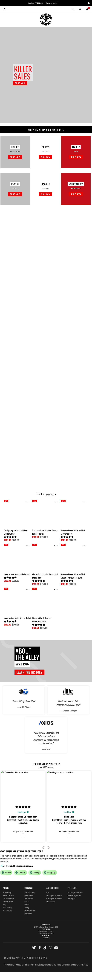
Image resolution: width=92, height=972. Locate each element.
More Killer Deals (29, 892)
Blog (4, 904)
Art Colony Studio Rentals (75, 892)
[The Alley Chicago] (46, 19)
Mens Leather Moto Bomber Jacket (17, 618)
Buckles (26, 904)
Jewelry (26, 907)
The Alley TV (71, 898)
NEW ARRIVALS (12, 352)
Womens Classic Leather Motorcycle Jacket (70, 250)
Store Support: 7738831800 (54, 895)
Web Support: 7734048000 (54, 898)
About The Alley (7, 907)
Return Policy (7, 892)
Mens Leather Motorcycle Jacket (44, 337)
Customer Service (51, 3)
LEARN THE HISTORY (29, 672)
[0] (87, 9)
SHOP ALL (50, 494)
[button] (10, 252)
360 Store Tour (7, 910)
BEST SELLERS (11, 214)
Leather (26, 901)
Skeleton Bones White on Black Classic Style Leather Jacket (73, 576)
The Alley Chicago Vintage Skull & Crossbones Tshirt (45, 250)
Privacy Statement (8, 895)
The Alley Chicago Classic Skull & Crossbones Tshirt (74, 294)
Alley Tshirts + (28, 898)
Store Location (50, 901)
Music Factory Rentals (74, 895)
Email (47, 892)
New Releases (28, 895)
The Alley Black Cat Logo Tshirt (15, 248)
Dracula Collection (29, 910)
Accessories (28, 913)
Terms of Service (8, 901)
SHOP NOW (20, 83)
